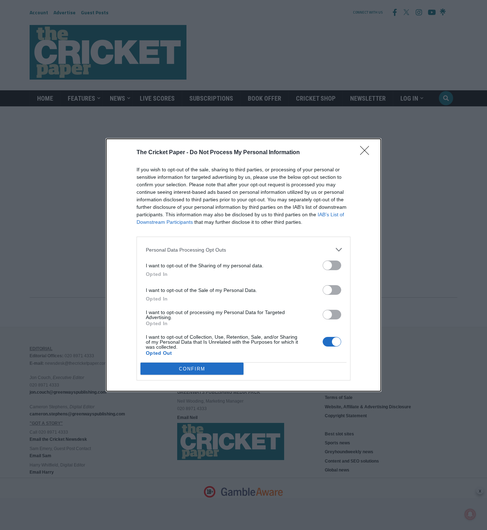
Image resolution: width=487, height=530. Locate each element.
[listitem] (243, 249)
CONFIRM (192, 369)
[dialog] (243, 265)
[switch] (332, 265)
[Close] (367, 153)
